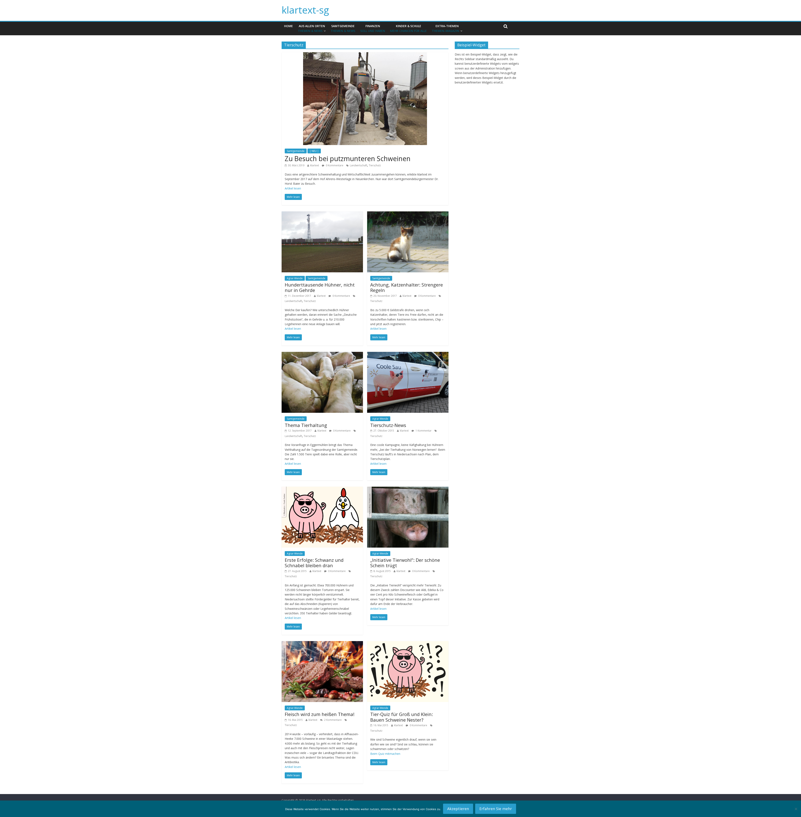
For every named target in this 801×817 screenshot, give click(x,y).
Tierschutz (375, 165)
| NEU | (314, 151)
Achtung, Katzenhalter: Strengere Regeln (406, 287)
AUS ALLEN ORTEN (311, 28)
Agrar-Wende (295, 278)
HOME (288, 26)
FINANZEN (372, 28)
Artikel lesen (293, 188)
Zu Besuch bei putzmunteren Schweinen (348, 158)
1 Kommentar (423, 430)
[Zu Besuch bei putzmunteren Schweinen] (365, 54)
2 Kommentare (333, 720)
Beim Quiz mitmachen (385, 754)
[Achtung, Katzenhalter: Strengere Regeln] (407, 214)
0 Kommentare (334, 165)
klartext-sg (305, 9)
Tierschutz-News (388, 425)
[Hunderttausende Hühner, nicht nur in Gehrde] (322, 214)
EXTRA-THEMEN (445, 28)
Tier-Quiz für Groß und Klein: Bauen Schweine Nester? (401, 717)
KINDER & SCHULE (408, 28)
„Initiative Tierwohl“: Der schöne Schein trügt (405, 562)
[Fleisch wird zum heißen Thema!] (322, 643)
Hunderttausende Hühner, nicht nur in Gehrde (320, 287)
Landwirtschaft (358, 165)
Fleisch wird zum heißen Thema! (319, 714)
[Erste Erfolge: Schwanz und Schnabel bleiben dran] (322, 489)
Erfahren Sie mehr (495, 808)
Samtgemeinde (296, 151)
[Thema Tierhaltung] (322, 354)
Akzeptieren (458, 808)
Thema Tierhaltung (306, 425)
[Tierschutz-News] (407, 354)
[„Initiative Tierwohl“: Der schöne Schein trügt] (407, 489)
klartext (314, 165)
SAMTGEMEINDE (343, 28)
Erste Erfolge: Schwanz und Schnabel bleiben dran (314, 562)
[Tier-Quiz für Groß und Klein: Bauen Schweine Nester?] (407, 643)
